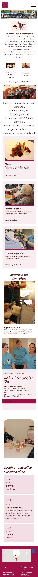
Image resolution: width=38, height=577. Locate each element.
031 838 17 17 (8, 575)
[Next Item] (29, 302)
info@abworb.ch (9, 572)
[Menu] (33, 4)
